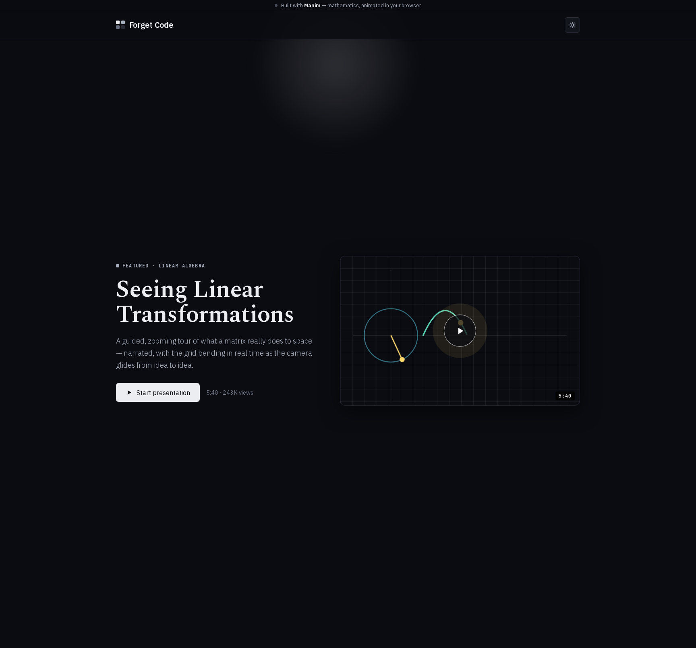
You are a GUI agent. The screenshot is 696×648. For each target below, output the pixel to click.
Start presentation (163, 393)
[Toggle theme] (572, 25)
